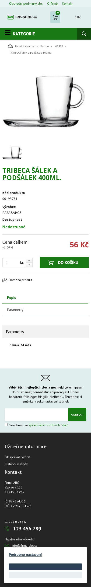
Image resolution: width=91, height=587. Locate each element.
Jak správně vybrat (17, 457)
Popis (11, 297)
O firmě (52, 3)
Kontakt (67, 3)
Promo (44, 46)
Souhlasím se (38, 425)
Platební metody (16, 464)
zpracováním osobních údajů (48, 425)
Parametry (15, 309)
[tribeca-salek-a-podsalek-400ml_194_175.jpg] (44, 101)
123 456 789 (27, 528)
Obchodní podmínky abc (25, 3)
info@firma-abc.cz (24, 545)
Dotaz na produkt (20, 280)
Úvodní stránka (25, 46)
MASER (59, 46)
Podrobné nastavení (25, 554)
